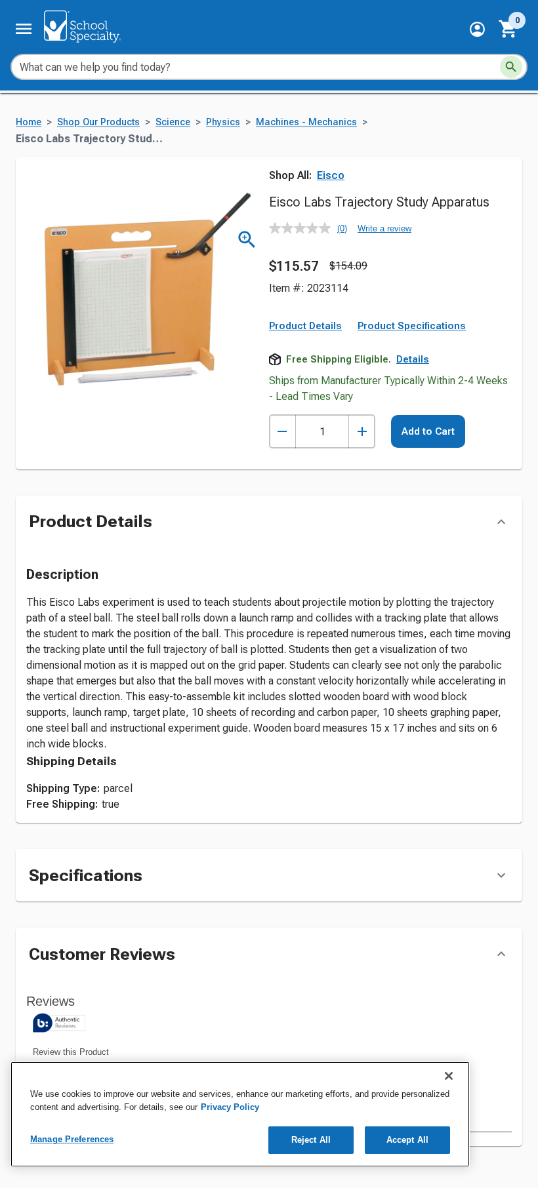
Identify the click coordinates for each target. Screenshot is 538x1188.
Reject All (311, 1140)
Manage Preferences (72, 1139)
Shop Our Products (98, 122)
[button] (477, 29)
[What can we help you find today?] (511, 67)
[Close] (448, 1075)
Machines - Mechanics (306, 122)
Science (172, 122)
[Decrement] (282, 431)
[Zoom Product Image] (247, 239)
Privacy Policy (230, 1107)
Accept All (407, 1140)
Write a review (384, 228)
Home (28, 122)
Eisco (330, 175)
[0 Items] (508, 28)
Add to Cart (428, 431)
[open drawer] (23, 29)
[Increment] (361, 431)
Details (412, 359)
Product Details (305, 326)
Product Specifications (412, 326)
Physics (223, 122)
